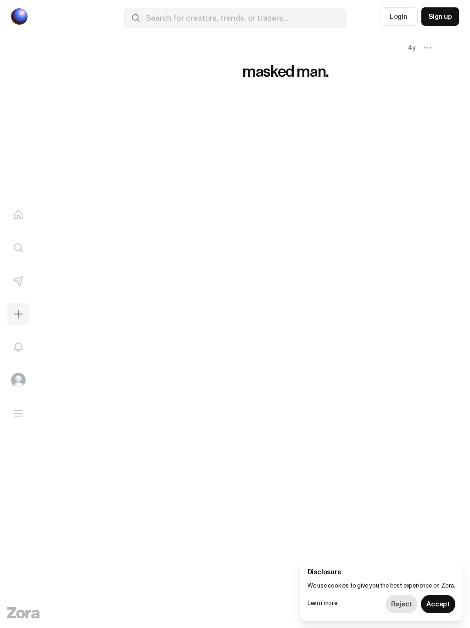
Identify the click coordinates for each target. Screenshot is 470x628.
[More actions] (427, 47)
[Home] (18, 215)
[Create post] (18, 314)
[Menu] (18, 413)
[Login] (18, 380)
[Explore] (18, 248)
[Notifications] (18, 347)
